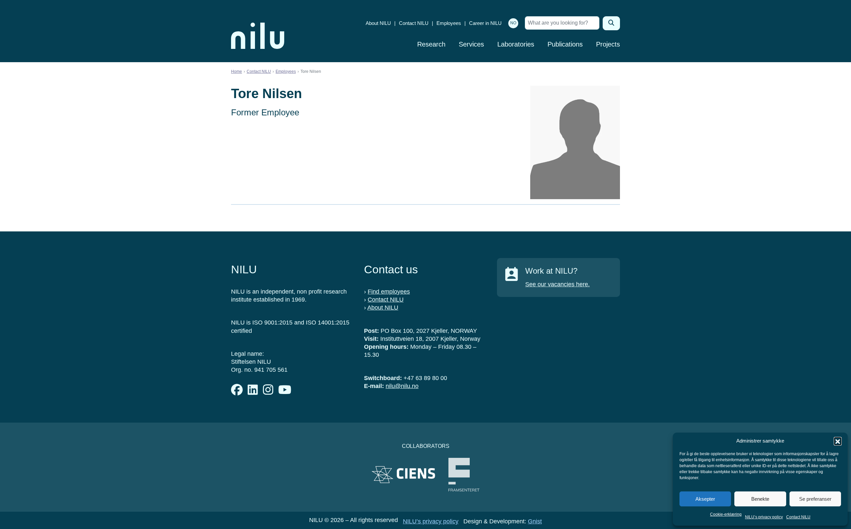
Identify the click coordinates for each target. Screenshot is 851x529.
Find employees (389, 291)
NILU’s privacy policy (764, 517)
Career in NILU (485, 23)
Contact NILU (798, 517)
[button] (837, 441)
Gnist (535, 521)
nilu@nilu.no (402, 386)
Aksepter (705, 499)
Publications (565, 44)
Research (431, 44)
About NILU (378, 23)
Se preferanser (815, 499)
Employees (448, 23)
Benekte (760, 499)
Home (236, 71)
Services (471, 44)
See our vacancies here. (557, 284)
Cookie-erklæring (726, 514)
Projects (608, 44)
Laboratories (515, 44)
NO (513, 23)
